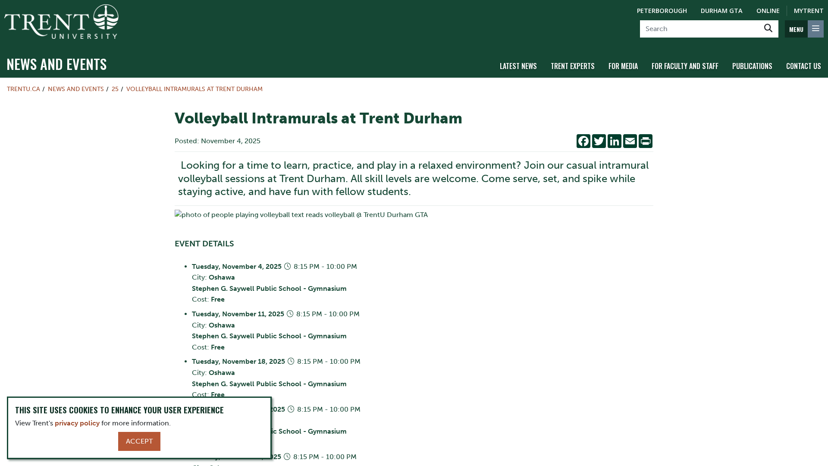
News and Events (56, 64)
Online (768, 10)
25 (115, 89)
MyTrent (809, 10)
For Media (623, 66)
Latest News (518, 66)
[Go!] (768, 29)
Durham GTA (722, 10)
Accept (139, 441)
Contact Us (803, 66)
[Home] (61, 21)
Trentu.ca (23, 89)
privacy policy (77, 423)
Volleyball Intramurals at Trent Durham (194, 89)
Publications (752, 66)
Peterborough (662, 10)
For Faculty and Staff (685, 66)
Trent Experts (573, 66)
